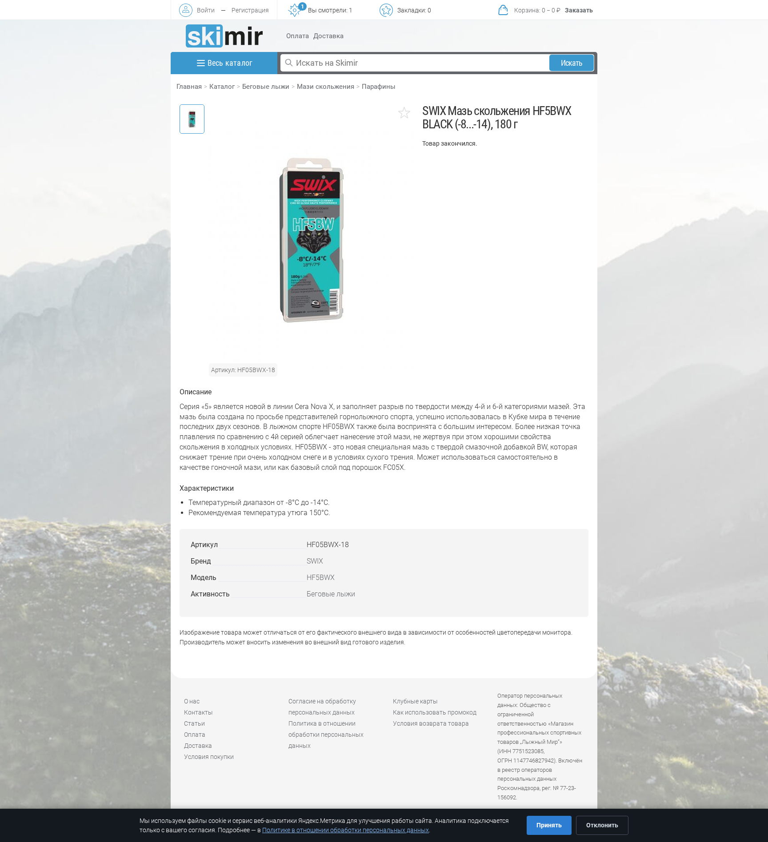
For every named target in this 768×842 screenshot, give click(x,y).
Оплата (297, 36)
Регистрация (250, 10)
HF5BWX (321, 577)
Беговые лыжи (265, 87)
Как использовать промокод (434, 712)
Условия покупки (209, 756)
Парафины (379, 87)
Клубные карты (415, 701)
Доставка (328, 36)
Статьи (194, 723)
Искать (572, 63)
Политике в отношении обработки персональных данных (345, 830)
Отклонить (602, 825)
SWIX (315, 561)
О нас (192, 701)
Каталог (222, 87)
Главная (189, 87)
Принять (549, 825)
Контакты (198, 712)
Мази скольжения (325, 87)
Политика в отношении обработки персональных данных (326, 734)
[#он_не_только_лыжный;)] (224, 36)
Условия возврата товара (431, 723)
